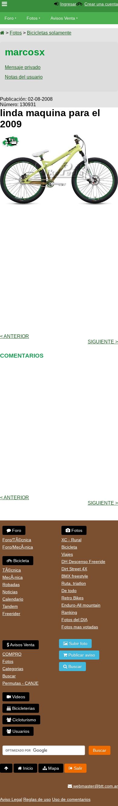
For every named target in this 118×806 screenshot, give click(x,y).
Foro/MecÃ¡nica (17, 547)
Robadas (11, 584)
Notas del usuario (24, 77)
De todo (69, 590)
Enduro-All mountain (80, 605)
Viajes (67, 554)
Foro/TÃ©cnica (16, 539)
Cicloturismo (23, 719)
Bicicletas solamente (49, 32)
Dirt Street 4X (74, 568)
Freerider (11, 613)
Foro (9, 18)
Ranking (69, 612)
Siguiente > (103, 341)
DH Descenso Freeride (83, 561)
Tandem (10, 606)
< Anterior (14, 336)
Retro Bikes (72, 597)
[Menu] (4, 4)
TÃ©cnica (11, 570)
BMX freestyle (74, 576)
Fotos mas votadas (79, 626)
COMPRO (11, 654)
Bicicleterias (23, 708)
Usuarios (20, 731)
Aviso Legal (11, 799)
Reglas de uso (37, 799)
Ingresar (68, 4)
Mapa (53, 768)
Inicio (27, 768)
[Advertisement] (59, 269)
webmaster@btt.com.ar (95, 786)
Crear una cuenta (101, 4)
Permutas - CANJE (20, 683)
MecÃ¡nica (12, 577)
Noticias (10, 591)
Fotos (32, 18)
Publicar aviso (81, 655)
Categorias (12, 668)
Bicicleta (20, 560)
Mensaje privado (23, 67)
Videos (18, 696)
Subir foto (77, 643)
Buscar (9, 675)
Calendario (12, 599)
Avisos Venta (63, 18)
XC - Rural (71, 539)
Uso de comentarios (71, 799)
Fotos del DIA (74, 619)
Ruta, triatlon (73, 583)
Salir (77, 768)
